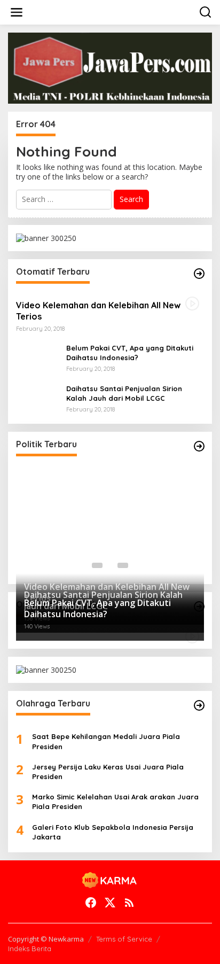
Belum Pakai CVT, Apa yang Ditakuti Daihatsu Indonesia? (129, 353)
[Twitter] (110, 902)
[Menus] (16, 12)
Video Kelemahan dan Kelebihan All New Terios (98, 311)
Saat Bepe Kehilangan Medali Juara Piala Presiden (106, 741)
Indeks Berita (29, 948)
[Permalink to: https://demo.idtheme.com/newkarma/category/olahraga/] (199, 705)
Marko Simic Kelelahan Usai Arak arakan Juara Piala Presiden (115, 801)
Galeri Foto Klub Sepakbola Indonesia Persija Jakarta (112, 832)
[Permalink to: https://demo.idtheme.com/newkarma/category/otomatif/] (199, 273)
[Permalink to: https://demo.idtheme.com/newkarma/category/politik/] (199, 446)
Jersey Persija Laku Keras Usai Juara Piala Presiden (108, 772)
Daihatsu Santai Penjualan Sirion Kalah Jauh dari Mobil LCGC (124, 393)
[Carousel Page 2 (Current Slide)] (110, 565)
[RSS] (129, 902)
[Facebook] (91, 902)
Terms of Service (124, 939)
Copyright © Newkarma (46, 939)
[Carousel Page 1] (97, 565)
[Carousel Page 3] (122, 565)
